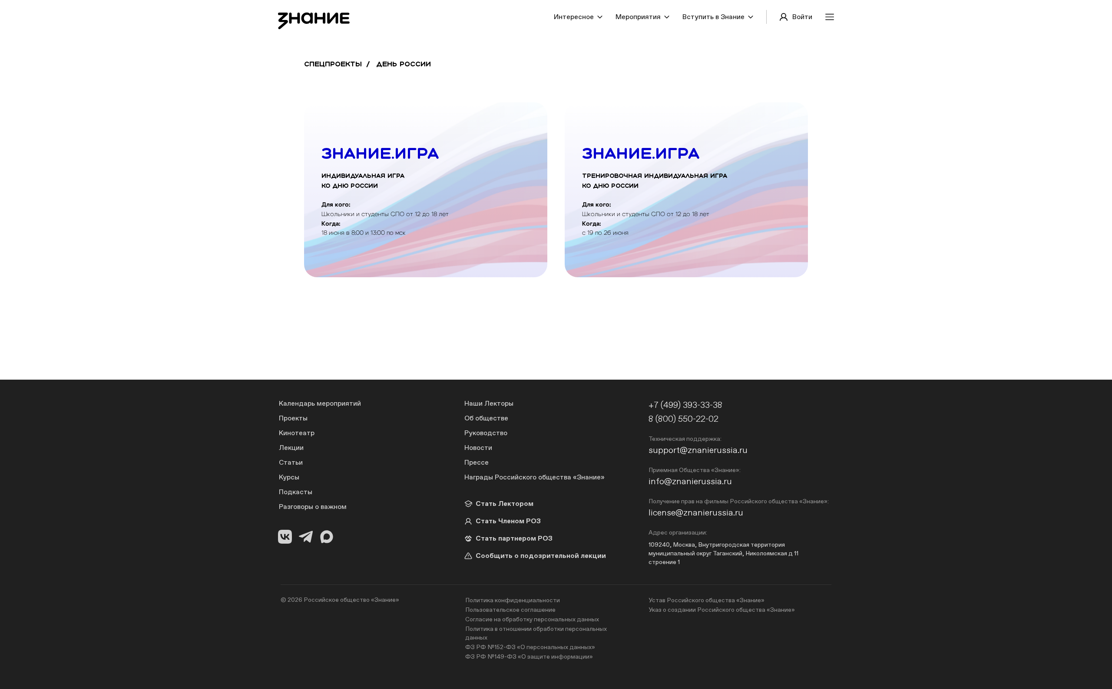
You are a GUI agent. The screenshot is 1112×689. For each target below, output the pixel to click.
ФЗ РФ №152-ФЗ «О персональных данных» (530, 647)
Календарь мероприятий (320, 403)
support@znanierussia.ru (698, 449)
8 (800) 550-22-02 (683, 418)
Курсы (289, 477)
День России (403, 64)
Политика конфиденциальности (512, 600)
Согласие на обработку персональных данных (532, 619)
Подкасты (295, 491)
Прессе (476, 462)
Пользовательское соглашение (510, 610)
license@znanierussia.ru (696, 512)
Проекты (293, 418)
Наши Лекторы (488, 403)
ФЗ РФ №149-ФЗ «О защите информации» (529, 656)
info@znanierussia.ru (690, 481)
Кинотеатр (296, 432)
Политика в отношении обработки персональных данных (536, 633)
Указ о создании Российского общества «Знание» (722, 610)
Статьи (291, 462)
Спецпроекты (333, 64)
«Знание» (385, 600)
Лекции (291, 447)
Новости (478, 447)
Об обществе (486, 418)
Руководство (485, 432)
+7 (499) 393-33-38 (685, 404)
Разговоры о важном (313, 506)
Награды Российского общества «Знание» (534, 477)
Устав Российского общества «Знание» (706, 600)
